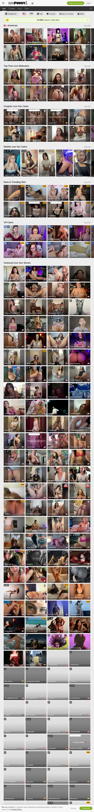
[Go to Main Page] (17, 3)
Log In (88, 3)
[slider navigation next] (89, 44)
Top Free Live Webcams (16, 66)
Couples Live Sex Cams (16, 106)
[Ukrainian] (31, 14)
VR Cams (8, 222)
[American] (24, 14)
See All (87, 26)
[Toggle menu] (3, 3)
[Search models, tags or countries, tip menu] (91, 8)
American (12, 25)
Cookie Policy (16, 809)
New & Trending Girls (15, 182)
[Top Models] (32, 3)
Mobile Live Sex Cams (15, 146)
